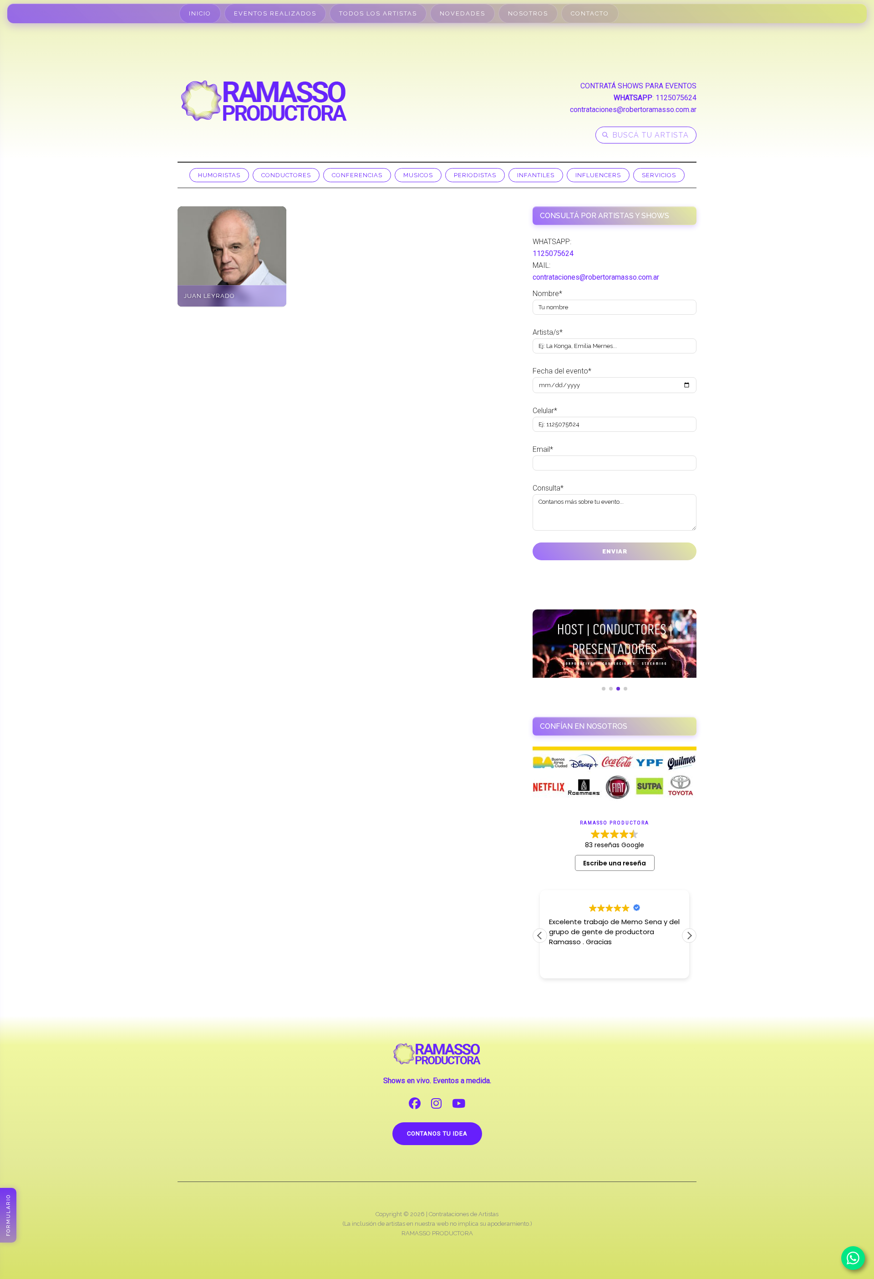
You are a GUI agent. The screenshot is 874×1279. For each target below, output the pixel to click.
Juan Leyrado (209, 295)
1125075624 (676, 97)
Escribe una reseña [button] (614, 863)
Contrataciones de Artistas (463, 1214)
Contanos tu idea (437, 1133)
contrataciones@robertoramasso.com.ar (633, 109)
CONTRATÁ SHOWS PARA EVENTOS (638, 86)
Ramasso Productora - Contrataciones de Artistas (264, 100)
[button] (689, 935)
